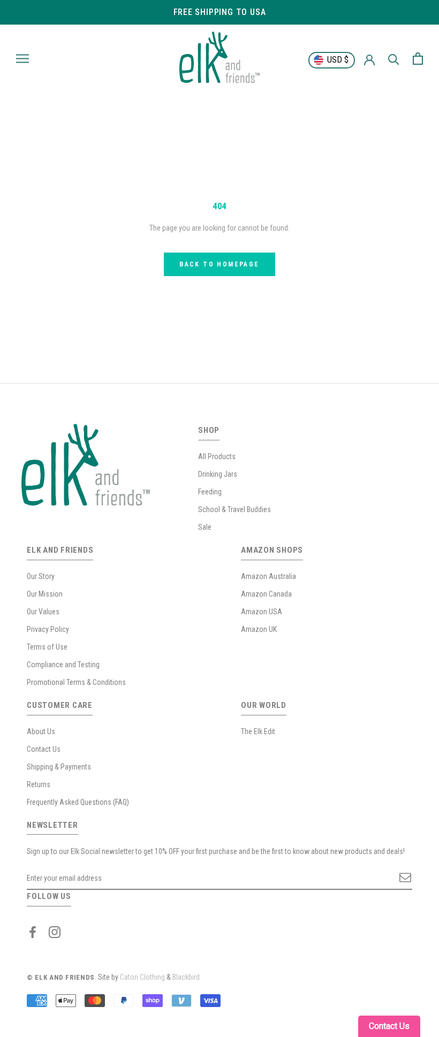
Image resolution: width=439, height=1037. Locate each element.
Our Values (43, 611)
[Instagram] (54, 932)
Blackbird (186, 977)
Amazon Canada (266, 594)
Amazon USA (261, 611)
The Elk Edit (258, 731)
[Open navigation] (22, 58)
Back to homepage (219, 264)
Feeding (210, 491)
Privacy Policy (48, 629)
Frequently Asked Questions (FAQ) (78, 802)
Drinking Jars (217, 474)
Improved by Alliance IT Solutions (251, 977)
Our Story (41, 576)
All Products (217, 456)
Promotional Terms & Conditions (76, 682)
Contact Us (43, 749)
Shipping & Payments (59, 766)
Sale (204, 527)
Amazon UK (259, 629)
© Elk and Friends (61, 977)
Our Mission (45, 594)
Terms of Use (47, 647)
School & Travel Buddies (234, 509)
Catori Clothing (142, 977)
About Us (41, 731)
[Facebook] (33, 932)
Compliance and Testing (63, 664)
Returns (38, 784)
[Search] (393, 58)
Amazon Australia (268, 576)
